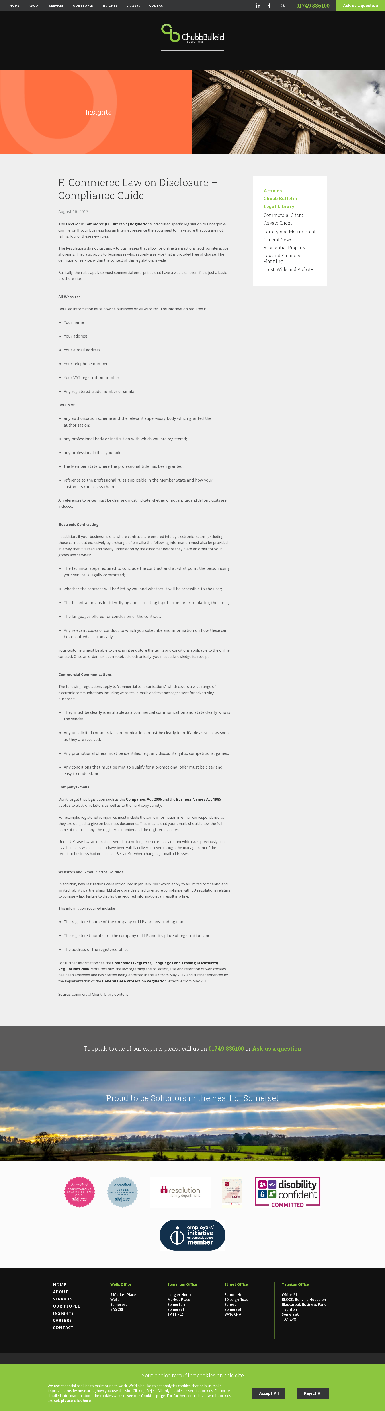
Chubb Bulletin (280, 198)
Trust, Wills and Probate (288, 269)
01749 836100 (226, 1048)
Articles (273, 190)
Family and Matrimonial (289, 231)
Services (56, 6)
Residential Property (285, 247)
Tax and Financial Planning (283, 258)
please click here (76, 1400)
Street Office (236, 1284)
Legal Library (279, 206)
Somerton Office (182, 1284)
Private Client (278, 223)
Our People (83, 6)
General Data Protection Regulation (134, 981)
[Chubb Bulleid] (192, 37)
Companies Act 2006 (144, 799)
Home (15, 6)
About (34, 6)
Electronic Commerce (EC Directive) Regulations (109, 223)
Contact (157, 6)
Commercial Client (283, 215)
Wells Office (120, 1284)
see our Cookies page (146, 1395)
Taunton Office (295, 1284)
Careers (133, 6)
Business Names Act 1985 (198, 799)
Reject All (313, 1393)
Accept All (269, 1393)
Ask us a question (360, 5)
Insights (110, 6)
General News (278, 239)
